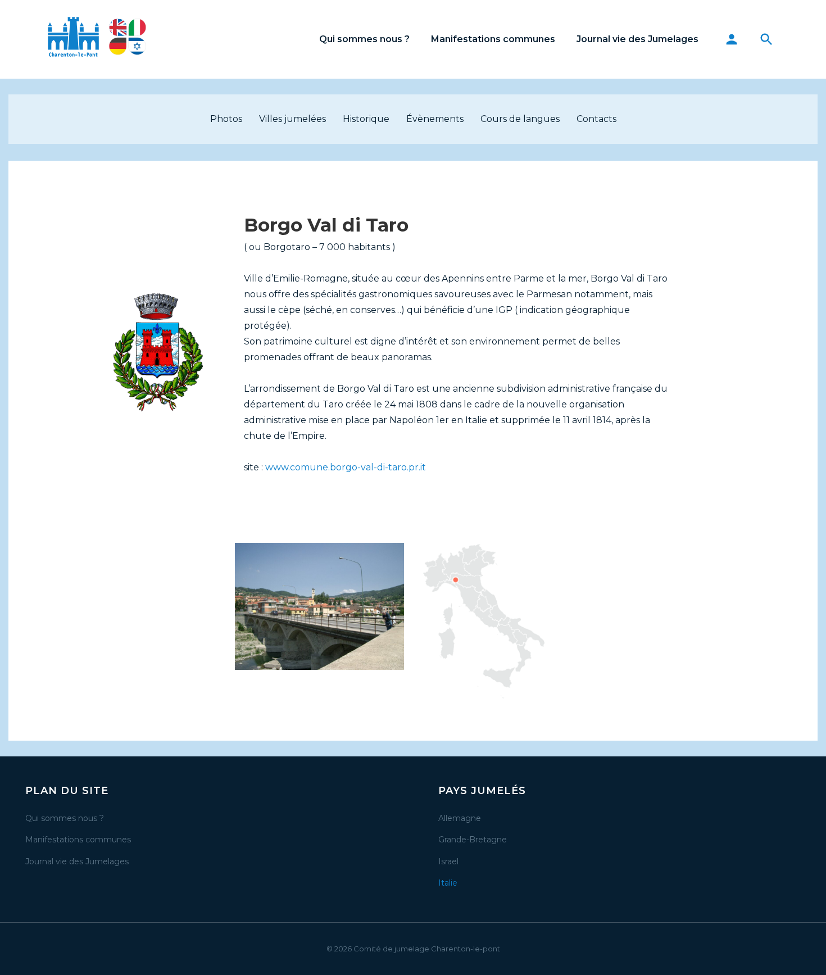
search (766, 39)
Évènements (435, 119)
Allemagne (459, 818)
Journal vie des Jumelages (637, 39)
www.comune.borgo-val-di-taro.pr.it (345, 467)
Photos (226, 119)
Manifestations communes (493, 39)
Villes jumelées (292, 119)
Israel (448, 861)
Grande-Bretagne (472, 840)
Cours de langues (520, 119)
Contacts (596, 119)
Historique (366, 119)
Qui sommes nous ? (364, 39)
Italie (447, 883)
